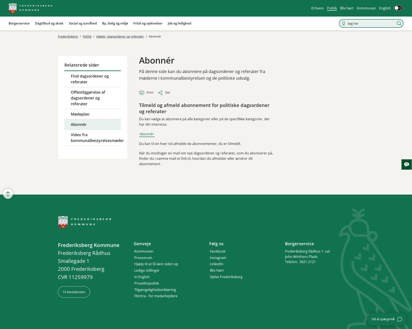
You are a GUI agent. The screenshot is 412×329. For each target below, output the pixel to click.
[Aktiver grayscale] (398, 8)
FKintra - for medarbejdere (155, 296)
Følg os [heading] (216, 244)
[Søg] (399, 23)
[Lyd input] (343, 23)
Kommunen (366, 8)
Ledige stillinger (147, 270)
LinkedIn (216, 264)
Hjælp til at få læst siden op (156, 264)
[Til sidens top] (8, 194)
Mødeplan (80, 114)
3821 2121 (307, 261)
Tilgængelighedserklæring (155, 289)
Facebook (217, 251)
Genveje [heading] (142, 244)
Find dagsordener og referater (90, 78)
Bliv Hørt (217, 270)
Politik (332, 8)
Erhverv (317, 8)
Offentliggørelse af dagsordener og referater (88, 98)
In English (142, 276)
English (385, 8)
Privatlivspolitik (146, 283)
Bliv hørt (347, 8)
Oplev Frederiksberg (226, 276)
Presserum (143, 257)
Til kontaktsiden (74, 292)
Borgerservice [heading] (299, 244)
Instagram (218, 257)
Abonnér (79, 124)
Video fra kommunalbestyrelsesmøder (96, 137)
